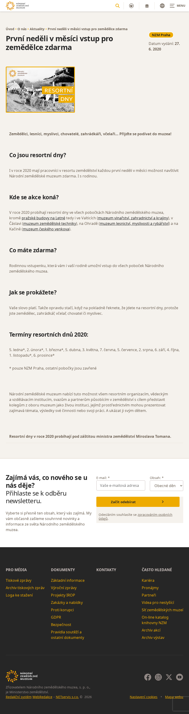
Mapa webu (174, 697)
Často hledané (157, 569)
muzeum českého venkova (46, 229)
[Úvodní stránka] (17, 5)
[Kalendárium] (147, 5)
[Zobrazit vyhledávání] (117, 6)
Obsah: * (157, 478)
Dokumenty (63, 569)
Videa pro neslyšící (158, 602)
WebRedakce (42, 697)
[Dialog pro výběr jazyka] (162, 5)
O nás (22, 29)
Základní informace (68, 580)
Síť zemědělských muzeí (162, 609)
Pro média (16, 569)
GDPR (56, 617)
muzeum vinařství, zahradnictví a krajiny (133, 217)
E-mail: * (103, 478)
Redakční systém (19, 697)
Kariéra (148, 580)
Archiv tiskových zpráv (25, 587)
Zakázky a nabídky (67, 602)
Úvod (10, 29)
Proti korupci (62, 609)
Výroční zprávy (64, 587)
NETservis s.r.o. (67, 697)
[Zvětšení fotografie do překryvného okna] (94, 90)
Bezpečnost (61, 624)
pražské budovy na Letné (43, 217)
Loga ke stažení (19, 595)
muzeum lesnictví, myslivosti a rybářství (134, 223)
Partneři (149, 595)
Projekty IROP (63, 595)
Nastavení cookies (143, 697)
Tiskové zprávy (18, 580)
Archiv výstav (153, 637)
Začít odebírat (123, 502)
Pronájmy (150, 587)
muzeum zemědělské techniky (49, 223)
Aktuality (37, 29)
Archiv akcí (151, 630)
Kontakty (106, 569)
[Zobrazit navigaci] (177, 6)
